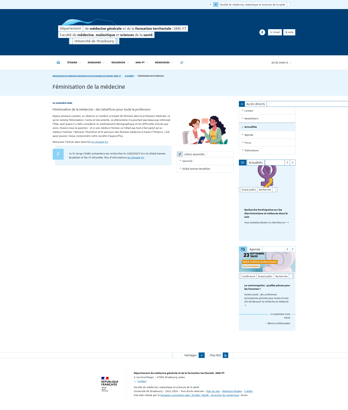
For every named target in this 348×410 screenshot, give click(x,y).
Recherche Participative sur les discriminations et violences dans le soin (266, 213)
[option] (267, 203)
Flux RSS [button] (215, 355)
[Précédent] (287, 162)
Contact (142, 381)
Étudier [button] (72, 62)
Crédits (248, 391)
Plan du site (213, 391)
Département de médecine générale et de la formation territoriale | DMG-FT (87, 75)
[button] (182, 62)
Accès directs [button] (280, 62)
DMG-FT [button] (140, 62)
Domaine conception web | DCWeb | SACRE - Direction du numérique (199, 395)
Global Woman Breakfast (196, 168)
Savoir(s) (187, 161)
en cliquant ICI (99, 142)
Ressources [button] (162, 62)
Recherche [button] (118, 62)
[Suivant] (292, 162)
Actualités (129, 75)
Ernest (276, 32)
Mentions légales (232, 391)
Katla (290, 32)
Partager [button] (191, 355)
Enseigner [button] (94, 62)
